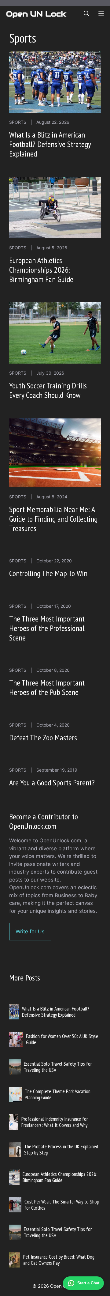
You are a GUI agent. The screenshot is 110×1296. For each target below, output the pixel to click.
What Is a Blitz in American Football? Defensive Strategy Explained (50, 144)
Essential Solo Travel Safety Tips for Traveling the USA (58, 1066)
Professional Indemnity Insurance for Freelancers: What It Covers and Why (54, 1122)
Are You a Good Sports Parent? (52, 782)
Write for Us (30, 931)
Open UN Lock (36, 14)
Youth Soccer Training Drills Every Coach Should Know (48, 390)
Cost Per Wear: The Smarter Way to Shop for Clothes (61, 1204)
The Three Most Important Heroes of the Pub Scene (47, 687)
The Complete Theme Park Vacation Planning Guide (57, 1094)
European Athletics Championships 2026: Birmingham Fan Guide (41, 269)
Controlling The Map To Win (48, 573)
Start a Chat (88, 1283)
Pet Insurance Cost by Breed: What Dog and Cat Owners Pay (58, 1259)
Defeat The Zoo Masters (43, 737)
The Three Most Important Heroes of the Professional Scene (47, 628)
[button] (86, 13)
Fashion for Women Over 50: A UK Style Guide (62, 1039)
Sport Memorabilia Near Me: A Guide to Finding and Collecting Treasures (53, 518)
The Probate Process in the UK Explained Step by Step (61, 1149)
